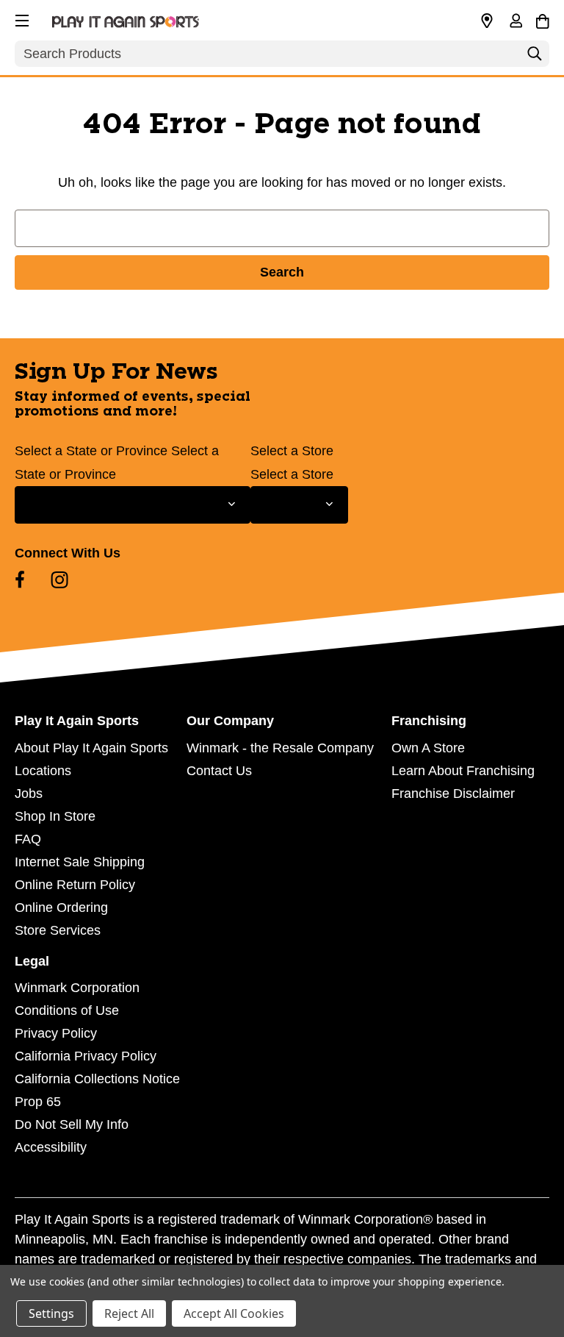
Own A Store (428, 748)
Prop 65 (38, 1101)
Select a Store (291, 450)
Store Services (58, 930)
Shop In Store (55, 816)
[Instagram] (59, 579)
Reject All (129, 1313)
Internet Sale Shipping (80, 862)
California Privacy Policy (85, 1056)
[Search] (534, 57)
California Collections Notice (97, 1079)
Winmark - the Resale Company (280, 748)
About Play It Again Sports (91, 748)
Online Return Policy (75, 884)
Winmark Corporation (77, 987)
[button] (20, 18)
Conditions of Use (67, 1010)
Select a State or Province (91, 450)
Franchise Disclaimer (453, 793)
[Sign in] (515, 22)
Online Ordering (61, 907)
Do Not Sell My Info (72, 1124)
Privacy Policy (56, 1033)
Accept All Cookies (234, 1313)
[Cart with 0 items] (542, 19)
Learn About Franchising (463, 770)
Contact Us (219, 770)
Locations (43, 770)
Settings (51, 1313)
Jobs (29, 793)
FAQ (28, 839)
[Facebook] (20, 579)
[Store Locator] (487, 21)
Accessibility (51, 1147)
